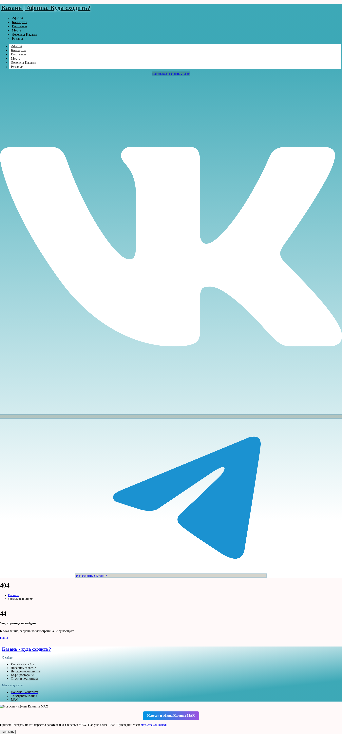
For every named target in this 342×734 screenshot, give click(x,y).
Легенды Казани (24, 34)
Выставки (19, 26)
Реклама (18, 39)
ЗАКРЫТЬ (8, 731)
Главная (13, 595)
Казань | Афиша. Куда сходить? (45, 7)
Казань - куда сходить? (26, 649)
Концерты (19, 22)
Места (16, 30)
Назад (4, 637)
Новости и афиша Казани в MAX (171, 715)
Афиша (17, 18)
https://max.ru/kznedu (154, 724)
